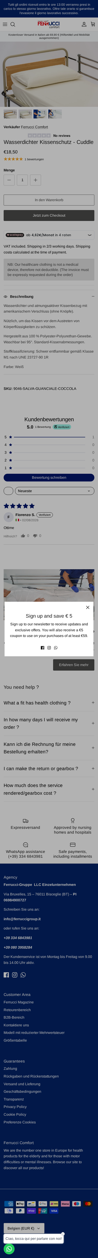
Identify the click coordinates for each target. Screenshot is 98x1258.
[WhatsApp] (55, 647)
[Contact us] (9, 1248)
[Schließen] (88, 607)
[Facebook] (42, 647)
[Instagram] (49, 647)
